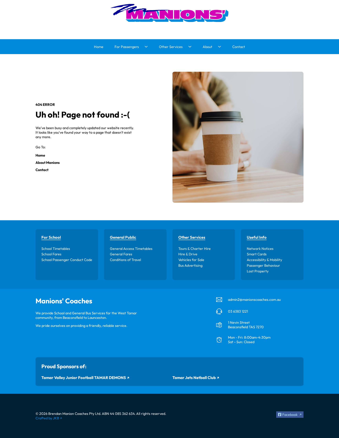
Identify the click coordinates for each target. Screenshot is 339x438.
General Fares (121, 254)
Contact (238, 46)
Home (98, 46)
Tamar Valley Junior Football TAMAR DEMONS (83, 377)
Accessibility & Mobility (264, 260)
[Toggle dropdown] (146, 47)
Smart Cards (257, 254)
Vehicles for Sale (191, 260)
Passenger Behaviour (263, 265)
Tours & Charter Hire (194, 248)
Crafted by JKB (47, 418)
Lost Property (258, 271)
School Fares (51, 254)
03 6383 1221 (238, 311)
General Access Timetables (131, 248)
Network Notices (260, 248)
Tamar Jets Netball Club (194, 377)
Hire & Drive (187, 254)
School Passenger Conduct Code (66, 260)
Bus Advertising (190, 265)
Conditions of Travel (125, 260)
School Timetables (55, 248)
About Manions (48, 162)
